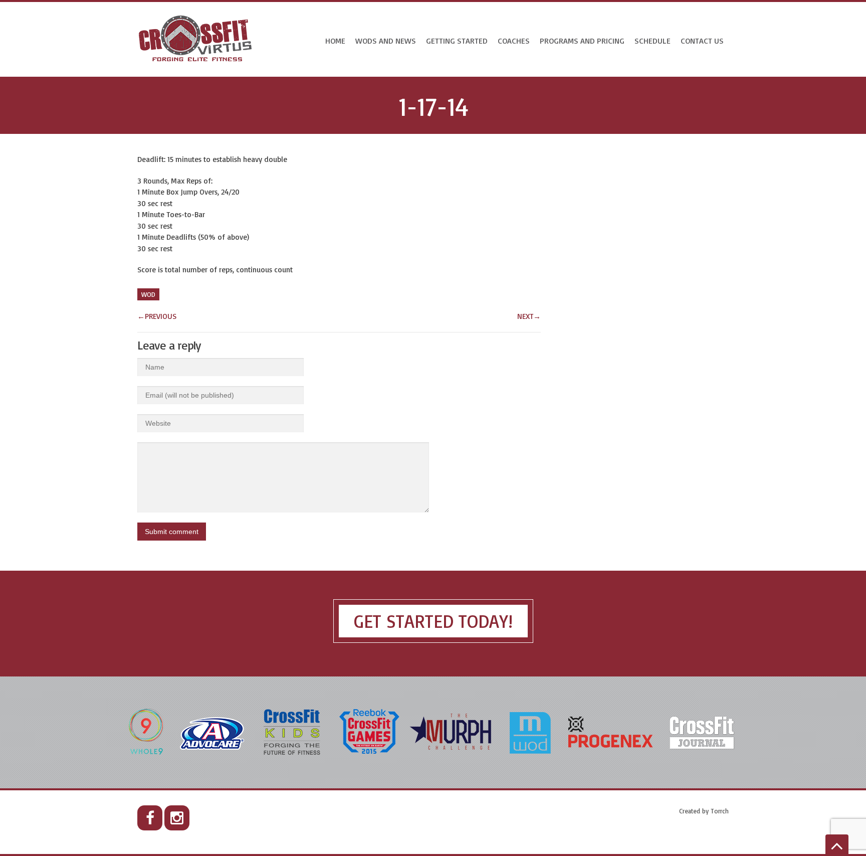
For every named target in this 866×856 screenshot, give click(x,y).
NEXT (529, 316)
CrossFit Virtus (195, 39)
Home (335, 41)
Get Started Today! (433, 621)
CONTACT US (702, 41)
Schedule (652, 41)
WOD (148, 294)
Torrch (720, 811)
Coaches (514, 41)
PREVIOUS (156, 316)
